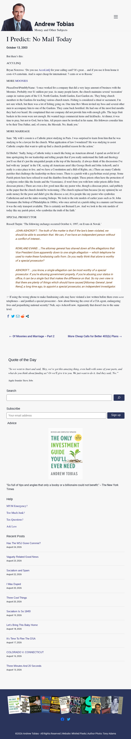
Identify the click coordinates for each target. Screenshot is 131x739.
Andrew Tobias (54, 25)
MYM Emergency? (16, 506)
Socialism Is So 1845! (18, 611)
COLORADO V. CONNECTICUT (25, 652)
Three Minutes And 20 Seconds (23, 665)
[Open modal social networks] (27, 316)
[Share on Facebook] (8, 316)
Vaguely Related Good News (22, 556)
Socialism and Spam (18, 570)
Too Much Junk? (15, 512)
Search (11, 390)
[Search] (119, 397)
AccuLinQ (44, 70)
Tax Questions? (14, 519)
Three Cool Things (16, 597)
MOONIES (21, 80)
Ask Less (11, 526)
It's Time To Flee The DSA (20, 638)
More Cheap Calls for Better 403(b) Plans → (95, 336)
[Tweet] (13, 316)
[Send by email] (17, 316)
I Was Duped (13, 584)
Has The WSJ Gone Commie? (23, 543)
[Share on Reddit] (22, 316)
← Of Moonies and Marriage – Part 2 (31, 336)
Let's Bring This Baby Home (22, 624)
